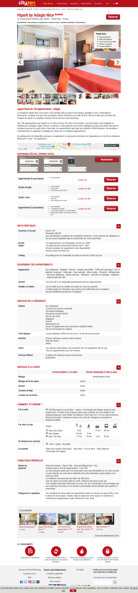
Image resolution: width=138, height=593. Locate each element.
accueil (29, 9)
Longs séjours (74, 3)
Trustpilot (80, 570)
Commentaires (80, 22)
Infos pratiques (32, 22)
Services (51, 22)
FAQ (29, 577)
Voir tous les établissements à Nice (107, 535)
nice (63, 9)
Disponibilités (21, 22)
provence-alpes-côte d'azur (50, 9)
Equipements (43, 22)
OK (73, 590)
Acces (57, 22)
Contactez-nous (29, 574)
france (36, 9)
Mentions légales (54, 577)
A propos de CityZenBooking (30, 570)
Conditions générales (68, 22)
